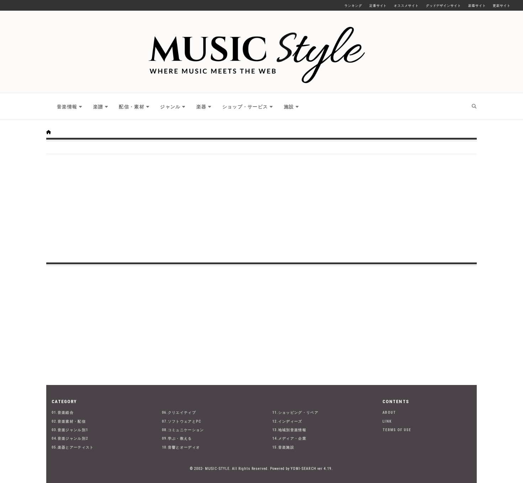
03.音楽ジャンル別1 (70, 430)
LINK (387, 421)
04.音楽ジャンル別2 (70, 438)
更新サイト (502, 5)
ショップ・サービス (245, 106)
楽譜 (98, 106)
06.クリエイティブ (179, 412)
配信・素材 (131, 106)
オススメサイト (406, 5)
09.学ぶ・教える (177, 438)
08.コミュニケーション (183, 430)
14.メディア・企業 (289, 438)
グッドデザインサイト (443, 5)
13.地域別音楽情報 (289, 430)
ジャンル (170, 106)
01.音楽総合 (63, 412)
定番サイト (378, 5)
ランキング (353, 5)
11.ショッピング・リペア (295, 412)
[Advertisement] (261, 207)
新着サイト (477, 5)
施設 (289, 106)
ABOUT (389, 412)
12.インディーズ (287, 421)
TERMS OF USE (396, 430)
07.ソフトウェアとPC (182, 421)
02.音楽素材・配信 (69, 421)
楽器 (201, 106)
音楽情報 (67, 106)
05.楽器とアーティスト (73, 447)
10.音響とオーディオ (181, 447)
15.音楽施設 (283, 447)
